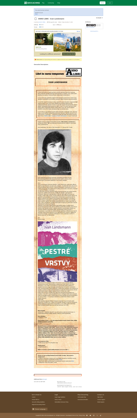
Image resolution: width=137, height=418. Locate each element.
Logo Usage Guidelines (60, 397)
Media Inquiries (100, 402)
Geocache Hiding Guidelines (38, 402)
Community (51, 3)
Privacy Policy (82, 415)
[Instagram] (94, 415)
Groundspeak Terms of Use (72, 415)
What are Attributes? (90, 27)
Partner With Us (35, 399)
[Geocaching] (32, 2)
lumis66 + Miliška (41, 22)
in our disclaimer (75, 59)
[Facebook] (87, 415)
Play (43, 3)
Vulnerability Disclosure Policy (61, 402)
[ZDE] (60, 359)
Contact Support (101, 399)
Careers (33, 397)
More (36, 14)
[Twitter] (97, 415)
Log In (109, 2)
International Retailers (83, 399)
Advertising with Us (94, 31)
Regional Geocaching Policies (38, 404)
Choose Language (40, 409)
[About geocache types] (35, 18)
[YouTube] (90, 415)
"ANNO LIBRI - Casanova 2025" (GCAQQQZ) (55, 116)
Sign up (102, 2)
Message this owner (53, 22)
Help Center (100, 397)
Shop (58, 3)
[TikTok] (100, 415)
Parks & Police (58, 399)
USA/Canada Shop (82, 397)
